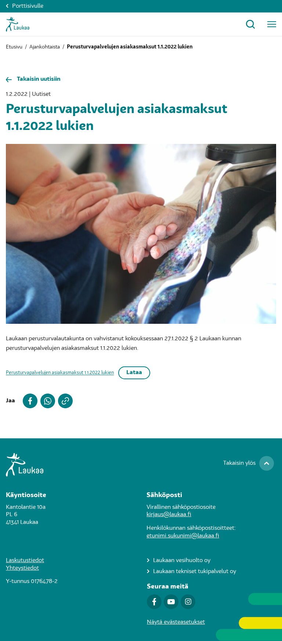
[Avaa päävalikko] (272, 24)
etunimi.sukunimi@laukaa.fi (183, 536)
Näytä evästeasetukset (176, 622)
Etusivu (14, 47)
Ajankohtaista (44, 47)
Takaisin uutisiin (39, 79)
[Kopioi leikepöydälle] (64, 401)
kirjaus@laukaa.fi (169, 515)
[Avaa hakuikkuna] (250, 24)
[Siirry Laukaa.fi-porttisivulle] (141, 465)
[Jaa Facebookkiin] (28, 401)
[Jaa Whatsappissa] (46, 401)
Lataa (134, 373)
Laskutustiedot (25, 561)
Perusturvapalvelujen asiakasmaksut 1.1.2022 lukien (60, 372)
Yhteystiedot (22, 568)
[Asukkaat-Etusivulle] (17, 24)
